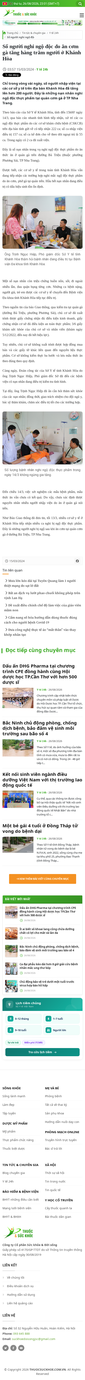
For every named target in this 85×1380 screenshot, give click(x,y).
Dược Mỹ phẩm (14, 1123)
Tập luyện (9, 1113)
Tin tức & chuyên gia (33, 33)
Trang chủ (12, 33)
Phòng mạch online (62, 1132)
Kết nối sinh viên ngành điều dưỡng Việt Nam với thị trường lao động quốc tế (42, 779)
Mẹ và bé (52, 1088)
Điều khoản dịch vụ (20, 1286)
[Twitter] (5, 1348)
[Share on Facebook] (77, 561)
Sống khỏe (11, 1088)
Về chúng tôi (15, 1277)
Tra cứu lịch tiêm (40, 1052)
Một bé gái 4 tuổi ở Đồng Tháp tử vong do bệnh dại (40, 828)
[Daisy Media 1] (42, 23)
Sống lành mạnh (13, 1096)
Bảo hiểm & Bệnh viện (20, 1191)
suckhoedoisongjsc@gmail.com (33, 1339)
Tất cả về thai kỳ (56, 1105)
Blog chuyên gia (13, 1173)
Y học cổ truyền (59, 1200)
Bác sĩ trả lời (53, 1148)
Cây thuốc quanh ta (58, 1208)
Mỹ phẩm (8, 1131)
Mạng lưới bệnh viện (16, 1208)
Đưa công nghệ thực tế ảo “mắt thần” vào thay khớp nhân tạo (40, 632)
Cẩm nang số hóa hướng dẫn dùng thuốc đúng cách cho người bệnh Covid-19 (40, 620)
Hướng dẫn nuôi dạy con (62, 1122)
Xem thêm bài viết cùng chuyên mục (44, 879)
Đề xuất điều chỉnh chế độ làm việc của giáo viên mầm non (42, 607)
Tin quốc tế (52, 1190)
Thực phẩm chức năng (18, 1140)
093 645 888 (21, 1334)
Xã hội (50, 1165)
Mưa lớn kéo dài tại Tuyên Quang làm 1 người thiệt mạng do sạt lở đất (40, 583)
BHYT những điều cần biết (20, 1199)
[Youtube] (21, 1348)
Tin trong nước (55, 1181)
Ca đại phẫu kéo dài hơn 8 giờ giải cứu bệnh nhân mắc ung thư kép (49, 966)
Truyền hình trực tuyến (61, 1140)
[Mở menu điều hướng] (79, 15)
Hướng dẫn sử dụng (21, 1295)
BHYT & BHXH (11, 1217)
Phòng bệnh (53, 1096)
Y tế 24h (54, 33)
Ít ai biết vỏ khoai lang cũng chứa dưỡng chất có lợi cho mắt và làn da (47, 931)
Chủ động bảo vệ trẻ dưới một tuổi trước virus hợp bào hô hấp (47, 983)
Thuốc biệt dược (13, 1148)
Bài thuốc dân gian (58, 1217)
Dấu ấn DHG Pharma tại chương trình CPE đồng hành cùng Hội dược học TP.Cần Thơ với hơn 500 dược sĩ (39, 674)
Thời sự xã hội (54, 1173)
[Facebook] (13, 1348)
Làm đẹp (8, 1105)
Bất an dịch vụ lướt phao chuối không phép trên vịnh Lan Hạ (42, 595)
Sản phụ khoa (54, 1113)
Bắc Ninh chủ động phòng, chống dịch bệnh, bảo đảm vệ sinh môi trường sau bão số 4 (39, 728)
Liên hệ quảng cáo (20, 1303)
